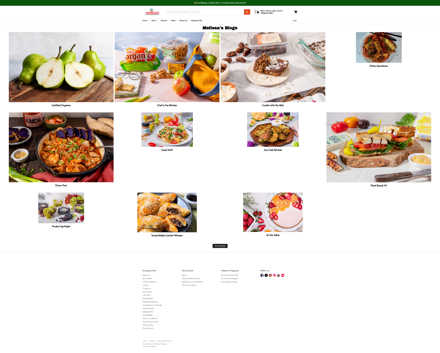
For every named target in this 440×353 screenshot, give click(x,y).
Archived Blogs (220, 246)
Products (152, 341)
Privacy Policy (148, 325)
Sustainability (148, 315)
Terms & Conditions (150, 318)
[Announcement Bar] (220, 3)
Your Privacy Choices (150, 322)
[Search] (247, 12)
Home (145, 20)
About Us (183, 20)
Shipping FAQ (196, 20)
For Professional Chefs (229, 275)
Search (145, 341)
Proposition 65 (148, 308)
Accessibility (147, 278)
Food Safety (147, 292)
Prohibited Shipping (150, 302)
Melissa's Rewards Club (191, 278)
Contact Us (147, 288)
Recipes (164, 20)
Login (295, 20)
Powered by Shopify (149, 346)
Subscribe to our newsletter (192, 282)
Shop (153, 20)
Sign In (184, 275)
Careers (145, 285)
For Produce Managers (229, 278)
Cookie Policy (148, 328)
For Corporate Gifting (229, 282)
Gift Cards (146, 295)
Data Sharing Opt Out (165, 341)
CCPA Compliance (149, 282)
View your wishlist (189, 285)
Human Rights (148, 298)
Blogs (173, 20)
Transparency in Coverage (152, 305)
